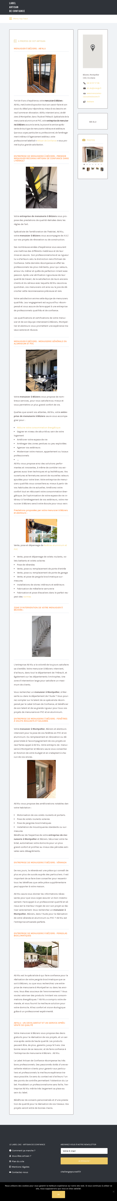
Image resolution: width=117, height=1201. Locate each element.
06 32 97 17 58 (93, 83)
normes (27, 596)
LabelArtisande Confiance (17, 7)
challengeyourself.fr (71, 1171)
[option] (92, 154)
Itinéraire (90, 102)
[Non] (113, 1191)
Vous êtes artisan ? (21, 1156)
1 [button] (84, 164)
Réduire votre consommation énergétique (38, 427)
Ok (58, 1194)
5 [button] (95, 164)
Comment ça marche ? (23, 1150)
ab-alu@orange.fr (94, 88)
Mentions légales (20, 1166)
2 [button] (87, 164)
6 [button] (98, 164)
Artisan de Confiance (47, 140)
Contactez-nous (20, 1172)
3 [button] (89, 164)
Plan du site (18, 1161)
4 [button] (92, 164)
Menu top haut (20, 18)
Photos (91, 140)
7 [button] (101, 164)
